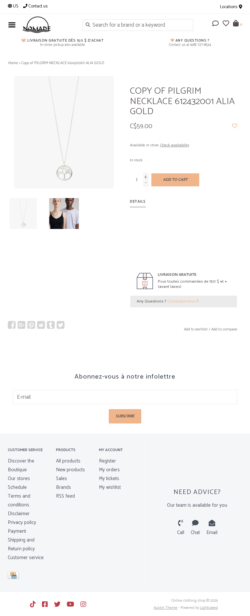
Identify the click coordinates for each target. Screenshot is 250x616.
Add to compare (224, 329)
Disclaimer (19, 514)
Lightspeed (209, 608)
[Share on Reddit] (41, 325)
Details (138, 201)
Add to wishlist (196, 329)
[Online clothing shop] (47, 25)
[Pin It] (31, 325)
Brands (63, 487)
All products (68, 461)
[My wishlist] (226, 24)
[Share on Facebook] (12, 325)
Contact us (37, 6)
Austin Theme (165, 608)
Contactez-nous (182, 301)
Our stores (19, 479)
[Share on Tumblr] (51, 325)
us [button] (15, 6)
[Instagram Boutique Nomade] (83, 604)
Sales (61, 479)
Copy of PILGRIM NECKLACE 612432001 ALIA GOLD (62, 63)
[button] (215, 24)
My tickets (109, 479)
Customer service (26, 558)
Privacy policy (22, 522)
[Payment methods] (14, 577)
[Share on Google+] (21, 325)
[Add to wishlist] (234, 126)
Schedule (17, 487)
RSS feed (65, 496)
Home (13, 63)
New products (70, 470)
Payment (17, 531)
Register (107, 461)
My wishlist (110, 487)
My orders (109, 470)
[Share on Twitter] (60, 325)
